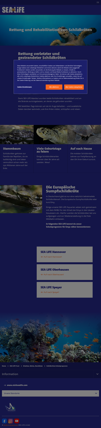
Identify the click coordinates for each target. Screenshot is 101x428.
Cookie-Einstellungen (24, 87)
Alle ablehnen (54, 87)
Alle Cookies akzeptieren (74, 87)
